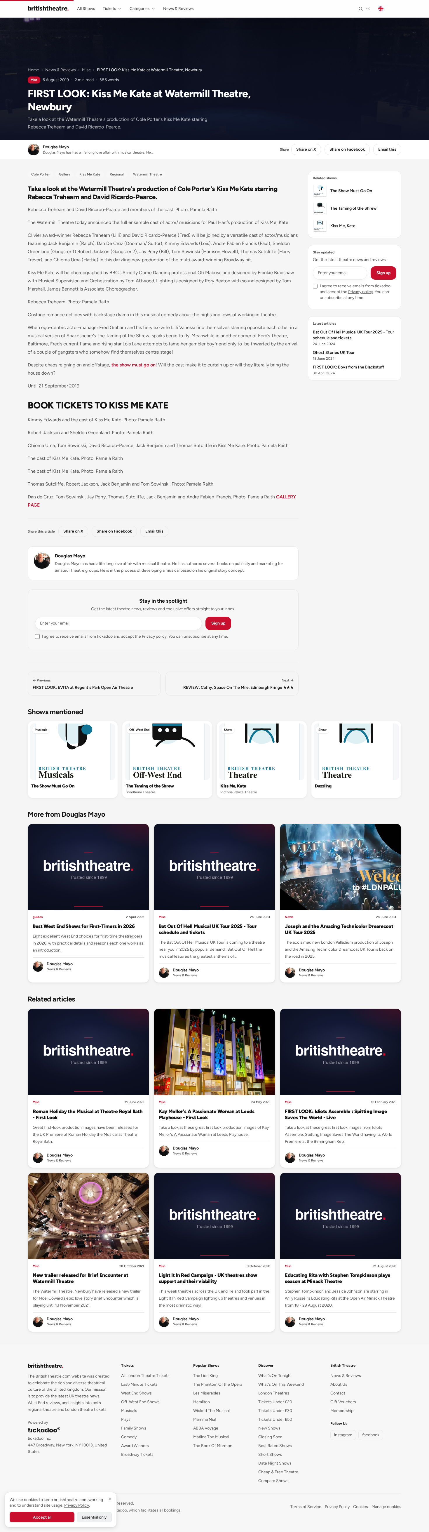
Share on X (306, 149)
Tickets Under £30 (275, 1410)
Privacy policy (154, 636)
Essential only (94, 1517)
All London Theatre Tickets (145, 1375)
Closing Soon (270, 1436)
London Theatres (273, 1393)
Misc (86, 69)
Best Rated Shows (275, 1445)
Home (33, 69)
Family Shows (133, 1428)
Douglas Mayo (70, 556)
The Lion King (205, 1375)
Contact (337, 1393)
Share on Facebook (347, 149)
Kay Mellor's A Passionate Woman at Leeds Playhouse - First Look (206, 1114)
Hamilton (201, 1401)
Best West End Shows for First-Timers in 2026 (84, 926)
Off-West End (139, 730)
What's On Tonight (275, 1375)
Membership (341, 1410)
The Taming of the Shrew (150, 786)
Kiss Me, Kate (233, 786)
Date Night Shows (275, 1463)
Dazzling (323, 786)
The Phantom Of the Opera (217, 1384)
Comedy (129, 1436)
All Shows (86, 8)
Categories (140, 8)
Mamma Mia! (204, 1419)
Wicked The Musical (211, 1410)
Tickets (109, 8)
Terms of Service (305, 1506)
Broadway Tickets (137, 1454)
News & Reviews (178, 8)
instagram (343, 1434)
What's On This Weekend (281, 1384)
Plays (125, 1419)
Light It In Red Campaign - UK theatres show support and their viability (208, 1278)
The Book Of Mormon (212, 1445)
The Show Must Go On (52, 786)
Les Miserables (206, 1393)
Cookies (360, 1506)
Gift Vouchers (343, 1401)
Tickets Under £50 (275, 1419)
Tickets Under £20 (275, 1401)
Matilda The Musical (211, 1436)
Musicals (41, 730)
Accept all (42, 1517)
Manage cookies (386, 1506)
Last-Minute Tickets (139, 1384)
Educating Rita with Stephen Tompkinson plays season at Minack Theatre (337, 1278)
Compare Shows (273, 1480)
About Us (338, 1384)
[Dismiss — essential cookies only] (110, 1499)
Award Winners (135, 1445)
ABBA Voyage (205, 1428)
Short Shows (270, 1454)
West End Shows (136, 1393)
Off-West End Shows (140, 1401)
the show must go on (133, 365)
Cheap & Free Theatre (278, 1472)
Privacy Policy (337, 1506)
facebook (370, 1434)
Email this (387, 149)
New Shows (269, 1428)
